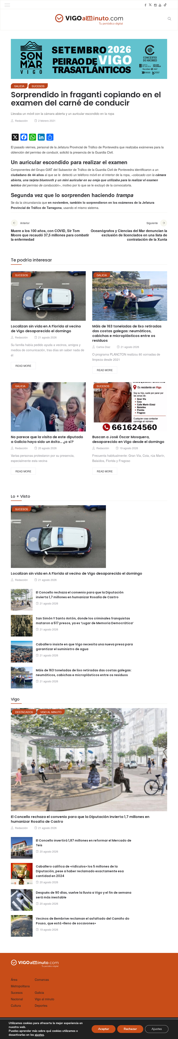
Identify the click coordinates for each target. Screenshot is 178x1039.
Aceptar (103, 1029)
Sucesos (38, 86)
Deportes (41, 1005)
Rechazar (130, 1029)
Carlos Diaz (103, 347)
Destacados (24, 712)
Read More (23, 365)
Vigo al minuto (50, 712)
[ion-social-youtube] (160, 5)
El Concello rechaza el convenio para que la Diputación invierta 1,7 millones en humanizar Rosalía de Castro (80, 819)
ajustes (39, 1035)
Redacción (21, 120)
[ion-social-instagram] (155, 5)
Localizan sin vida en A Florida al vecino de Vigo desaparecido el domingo (46, 329)
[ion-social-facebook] (145, 5)
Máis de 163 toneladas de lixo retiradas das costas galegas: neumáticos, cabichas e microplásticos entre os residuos (127, 333)
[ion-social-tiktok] (165, 5)
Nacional (17, 999)
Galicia (19, 86)
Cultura (16, 1005)
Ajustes (157, 1029)
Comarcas (42, 979)
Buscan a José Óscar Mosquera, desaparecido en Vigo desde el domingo (128, 439)
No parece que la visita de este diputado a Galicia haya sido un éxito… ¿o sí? (47, 439)
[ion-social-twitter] (150, 5)
